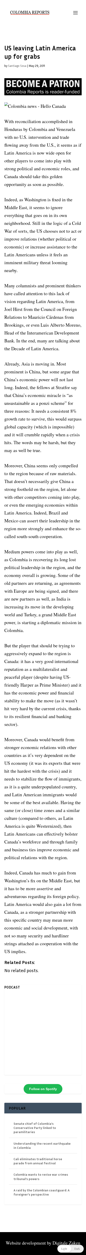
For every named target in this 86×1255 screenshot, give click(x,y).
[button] (70, 1249)
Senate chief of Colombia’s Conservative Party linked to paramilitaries (35, 1128)
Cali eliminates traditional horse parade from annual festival (38, 1161)
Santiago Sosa (17, 66)
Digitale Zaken (66, 1243)
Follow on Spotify (43, 1089)
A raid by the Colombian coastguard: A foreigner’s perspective (41, 1192)
